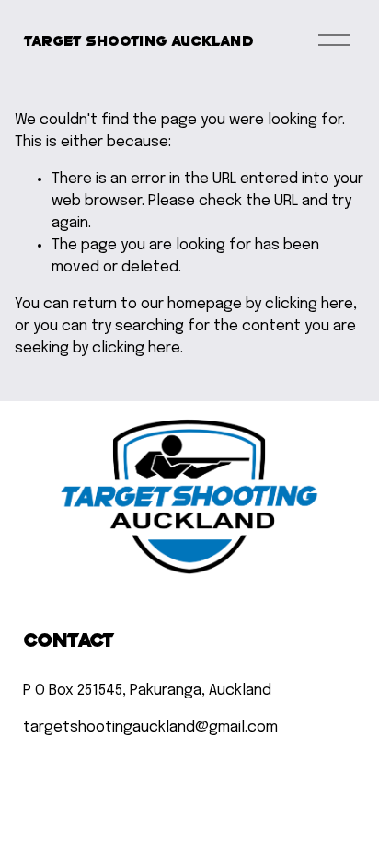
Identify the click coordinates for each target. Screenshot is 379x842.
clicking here (309, 304)
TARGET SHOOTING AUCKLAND (138, 40)
